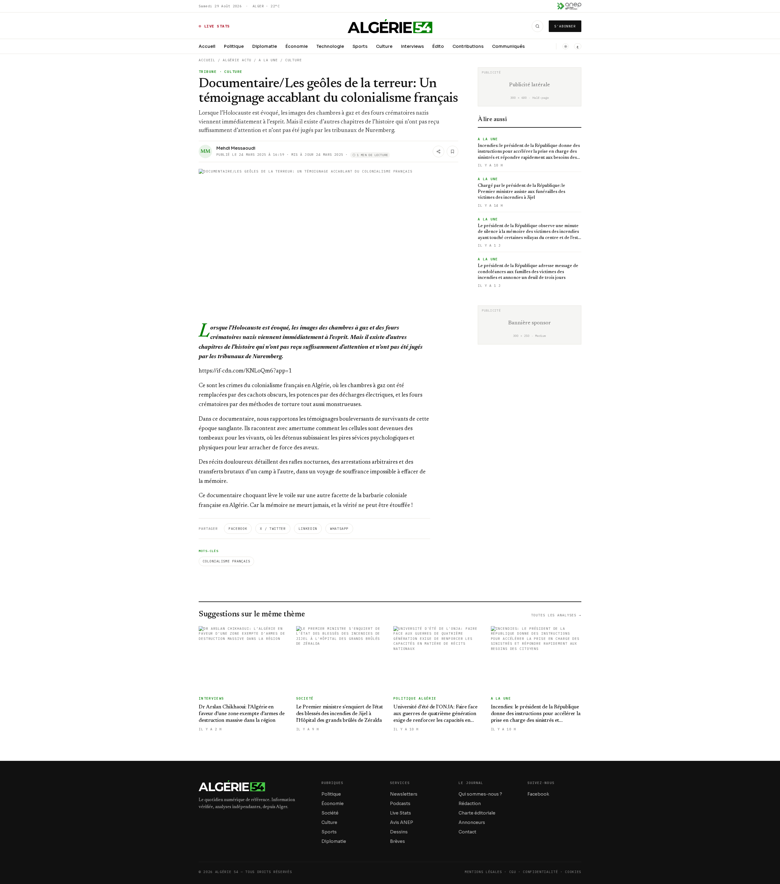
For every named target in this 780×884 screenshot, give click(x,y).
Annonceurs (472, 822)
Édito (438, 46)
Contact (467, 832)
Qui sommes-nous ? (480, 794)
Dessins (399, 832)
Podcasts (400, 803)
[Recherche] (537, 26)
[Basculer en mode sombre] (565, 46)
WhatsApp (339, 528)
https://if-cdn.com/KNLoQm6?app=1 (245, 371)
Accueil (207, 46)
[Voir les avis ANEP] (569, 6)
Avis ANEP (401, 822)
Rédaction (470, 803)
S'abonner (565, 26)
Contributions (468, 46)
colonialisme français (226, 561)
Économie (296, 46)
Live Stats (400, 813)
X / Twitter (272, 528)
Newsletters (403, 794)
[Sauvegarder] (452, 151)
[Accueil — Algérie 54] (390, 26)
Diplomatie (264, 46)
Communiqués (508, 46)
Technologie (330, 46)
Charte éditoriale (477, 813)
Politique (234, 46)
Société (330, 813)
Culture (384, 46)
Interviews (412, 46)
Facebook (238, 528)
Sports (360, 46)
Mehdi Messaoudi (235, 148)
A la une (268, 60)
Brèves (397, 841)
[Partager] (438, 151)
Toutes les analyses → (556, 615)
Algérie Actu (237, 60)
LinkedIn (308, 528)
